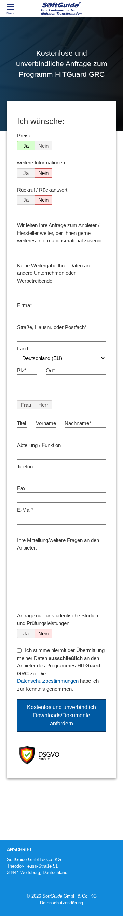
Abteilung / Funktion (39, 445)
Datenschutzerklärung (61, 902)
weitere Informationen (41, 162)
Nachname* (78, 423)
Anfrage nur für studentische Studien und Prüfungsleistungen (57, 619)
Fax (21, 488)
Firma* (24, 305)
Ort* (50, 370)
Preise (24, 135)
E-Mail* (25, 510)
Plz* (21, 370)
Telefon (25, 466)
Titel (21, 423)
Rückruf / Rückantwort (42, 190)
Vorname (46, 423)
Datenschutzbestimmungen (48, 681)
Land (22, 348)
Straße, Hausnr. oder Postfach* (52, 327)
